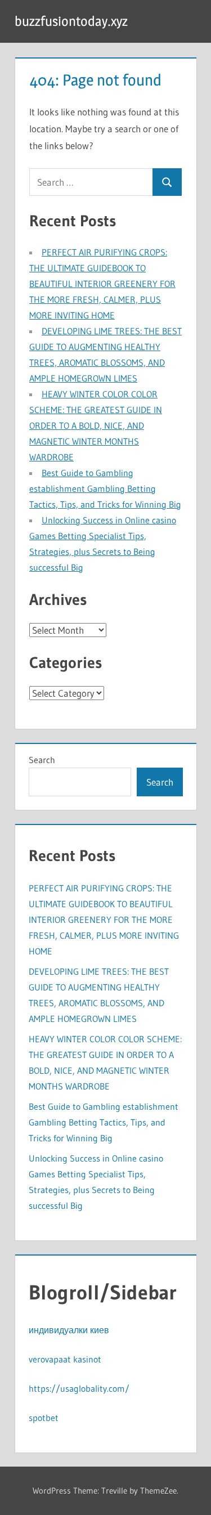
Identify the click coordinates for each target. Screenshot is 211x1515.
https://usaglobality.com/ (79, 1388)
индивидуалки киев (69, 1329)
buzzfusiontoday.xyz (71, 21)
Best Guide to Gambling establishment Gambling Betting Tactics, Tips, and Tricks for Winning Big (105, 488)
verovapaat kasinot (65, 1359)
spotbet (44, 1417)
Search (42, 759)
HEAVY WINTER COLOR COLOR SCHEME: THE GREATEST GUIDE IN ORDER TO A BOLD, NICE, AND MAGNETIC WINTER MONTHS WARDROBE (95, 425)
